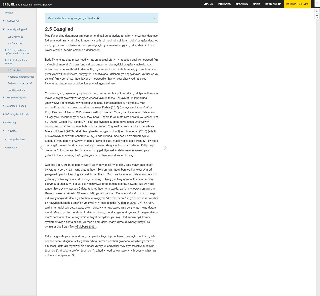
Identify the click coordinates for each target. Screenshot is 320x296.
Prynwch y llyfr (297, 4)
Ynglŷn (208, 4)
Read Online (273, 4)
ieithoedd (224, 4)
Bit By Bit (27, 4)
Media (256, 4)
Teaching (242, 4)
